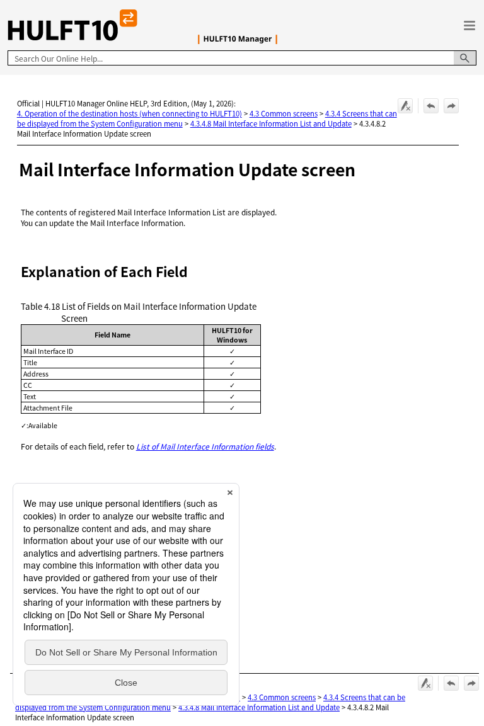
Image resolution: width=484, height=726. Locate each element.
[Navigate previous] (431, 105)
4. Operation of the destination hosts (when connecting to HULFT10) (129, 113)
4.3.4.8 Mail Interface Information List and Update (271, 123)
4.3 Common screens (284, 113)
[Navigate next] (451, 105)
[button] (465, 57)
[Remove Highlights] (405, 105)
